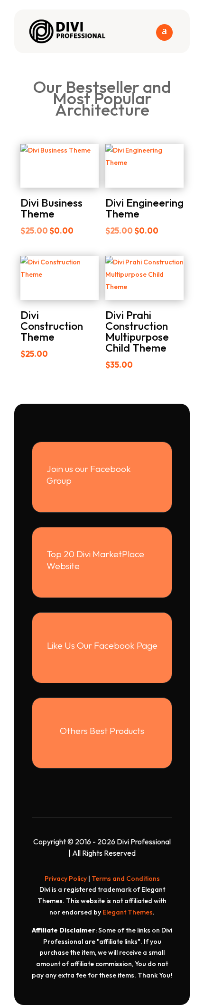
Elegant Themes (127, 912)
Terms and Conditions (126, 878)
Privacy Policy (66, 878)
